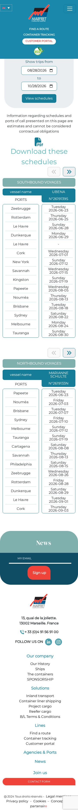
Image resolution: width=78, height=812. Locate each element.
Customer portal (40, 744)
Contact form (39, 781)
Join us (40, 772)
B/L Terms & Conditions (40, 717)
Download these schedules (39, 156)
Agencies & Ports (40, 752)
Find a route (39, 29)
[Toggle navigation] (70, 8)
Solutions (40, 688)
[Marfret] (39, 13)
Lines (40, 725)
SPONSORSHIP (40, 679)
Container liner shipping (40, 701)
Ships (40, 669)
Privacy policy (17, 801)
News (40, 761)
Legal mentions (58, 796)
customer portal (39, 41)
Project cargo (40, 706)
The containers (40, 674)
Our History (40, 664)
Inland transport (40, 696)
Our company (40, 656)
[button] (6, 7)
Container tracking (39, 34)
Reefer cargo (40, 711)
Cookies (39, 801)
